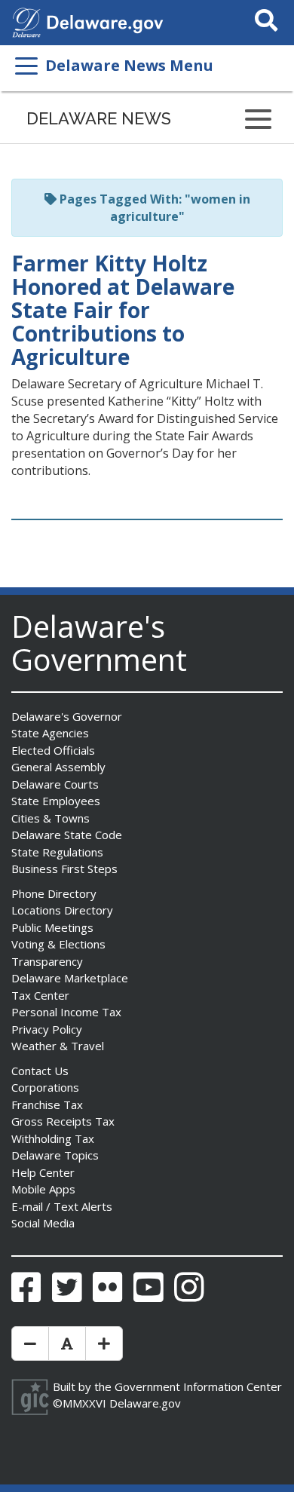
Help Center (43, 1172)
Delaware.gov (145, 1403)
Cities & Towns (50, 818)
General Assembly (58, 766)
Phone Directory (53, 893)
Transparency (47, 961)
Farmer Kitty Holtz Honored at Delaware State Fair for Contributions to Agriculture (122, 309)
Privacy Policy (46, 1029)
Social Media (43, 1222)
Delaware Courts (55, 784)
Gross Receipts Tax (63, 1121)
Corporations (45, 1087)
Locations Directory (62, 910)
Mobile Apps (43, 1188)
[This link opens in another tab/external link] (26, 21)
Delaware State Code (66, 834)
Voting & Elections (58, 943)
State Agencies (50, 732)
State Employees (55, 800)
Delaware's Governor (66, 716)
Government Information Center (198, 1386)
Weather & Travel (57, 1045)
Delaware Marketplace (69, 977)
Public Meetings (52, 927)
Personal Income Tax (66, 1011)
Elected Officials (53, 750)
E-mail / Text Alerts (61, 1206)
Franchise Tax (47, 1104)
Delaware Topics (55, 1155)
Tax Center (40, 995)
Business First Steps (64, 868)
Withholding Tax (52, 1138)
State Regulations (57, 851)
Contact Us (40, 1070)
